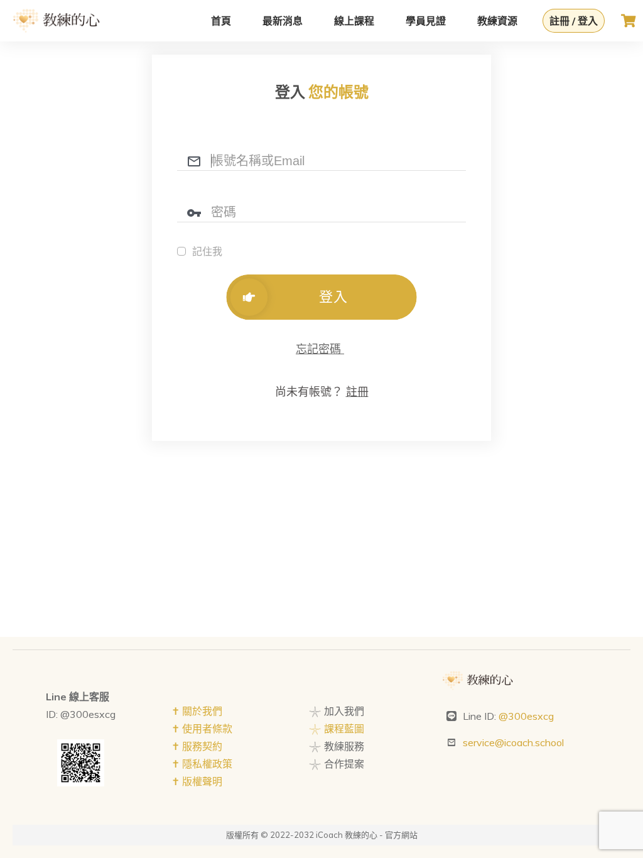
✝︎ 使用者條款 (201, 728)
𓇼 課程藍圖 (336, 728)
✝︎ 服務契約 (196, 746)
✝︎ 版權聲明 (196, 781)
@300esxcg (526, 716)
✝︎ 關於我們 (196, 711)
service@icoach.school (513, 742)
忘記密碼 (320, 349)
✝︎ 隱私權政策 (201, 764)
